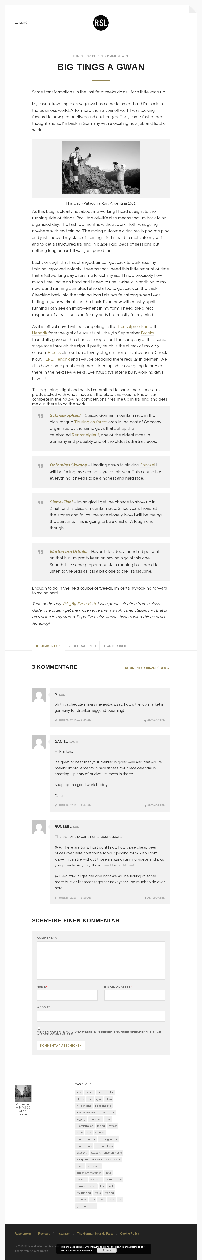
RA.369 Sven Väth (79, 603)
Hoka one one (103, 1105)
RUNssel (63, 827)
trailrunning (84, 1192)
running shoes (104, 1146)
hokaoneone (84, 1105)
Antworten (156, 720)
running (100, 1132)
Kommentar (47, 937)
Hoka (109, 1099)
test (102, 1186)
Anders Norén (39, 1250)
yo (120, 1199)
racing (101, 1125)
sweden (81, 1179)
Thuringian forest (91, 422)
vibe (101, 1199)
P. (56, 695)
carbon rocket (106, 1092)
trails (98, 1192)
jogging (81, 1119)
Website (44, 1007)
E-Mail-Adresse (118, 986)
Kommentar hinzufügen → (147, 668)
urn (93, 1199)
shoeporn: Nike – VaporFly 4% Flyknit (98, 1159)
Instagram (63, 1233)
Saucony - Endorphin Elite (106, 1152)
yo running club (86, 1206)
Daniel (61, 742)
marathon (95, 1119)
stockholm (94, 1166)
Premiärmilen (85, 1125)
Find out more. (84, 1250)
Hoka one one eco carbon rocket (95, 1112)
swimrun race (113, 1179)
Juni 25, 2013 (83, 56)
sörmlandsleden (86, 1186)
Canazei (147, 465)
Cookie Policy (129, 1233)
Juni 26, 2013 (75, 720)
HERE (48, 359)
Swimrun (95, 1179)
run (89, 1132)
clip (90, 1099)
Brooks (147, 333)
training (109, 1192)
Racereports (23, 1233)
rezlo (80, 1132)
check (80, 1099)
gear (99, 1099)
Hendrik (39, 333)
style (108, 1172)
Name (42, 986)
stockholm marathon (89, 1172)
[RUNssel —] (101, 23)
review (113, 1125)
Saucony (82, 1152)
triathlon (82, 1199)
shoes (80, 1166)
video (111, 1199)
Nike (108, 1119)
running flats (84, 1146)
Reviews (44, 1233)
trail (110, 1186)
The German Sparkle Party (95, 1233)
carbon (89, 1092)
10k (79, 1092)
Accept (107, 1250)
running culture (86, 1139)
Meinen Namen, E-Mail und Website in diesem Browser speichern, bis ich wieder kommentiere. (99, 1033)
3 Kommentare (115, 56)
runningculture (108, 1139)
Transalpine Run (133, 326)
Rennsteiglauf (85, 435)
